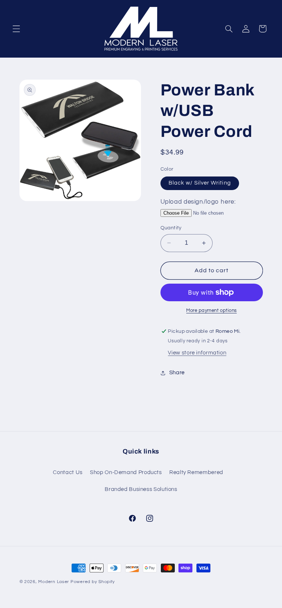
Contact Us (67, 472)
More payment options (211, 310)
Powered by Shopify (92, 582)
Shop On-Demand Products (126, 472)
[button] (16, 28)
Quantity (171, 227)
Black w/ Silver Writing (200, 183)
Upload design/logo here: (198, 202)
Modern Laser (53, 582)
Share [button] (177, 372)
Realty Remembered (196, 472)
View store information (197, 353)
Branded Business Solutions (141, 489)
